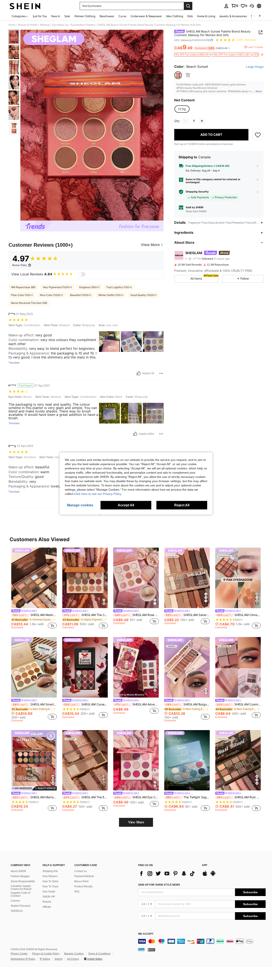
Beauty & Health (27, 24)
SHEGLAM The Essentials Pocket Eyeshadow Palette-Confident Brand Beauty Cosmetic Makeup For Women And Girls (85, 797)
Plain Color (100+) (22, 295)
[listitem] (34, 589)
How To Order (50, 881)
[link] (234, 5)
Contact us (80, 871)
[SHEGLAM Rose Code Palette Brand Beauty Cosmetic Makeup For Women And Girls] (136, 578)
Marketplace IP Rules (23, 958)
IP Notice (45, 958)
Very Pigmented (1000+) (57, 287)
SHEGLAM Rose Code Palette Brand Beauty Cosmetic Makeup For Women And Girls (136, 615)
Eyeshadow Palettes (83, 24)
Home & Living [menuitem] (206, 16)
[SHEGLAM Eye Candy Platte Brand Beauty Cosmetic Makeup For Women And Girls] (136, 760)
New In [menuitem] (55, 16)
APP (204, 865)
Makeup (45, 24)
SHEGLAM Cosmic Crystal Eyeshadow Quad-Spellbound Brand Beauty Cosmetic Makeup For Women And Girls (238, 704)
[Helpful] (138, 373)
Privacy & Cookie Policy (46, 953)
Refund (46, 901)
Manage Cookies (74, 953)
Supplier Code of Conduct (20, 894)
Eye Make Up (60, 24)
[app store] (205, 875)
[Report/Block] (161, 373)
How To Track (50, 886)
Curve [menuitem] (122, 16)
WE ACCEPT (145, 934)
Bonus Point (81, 881)
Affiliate (46, 906)
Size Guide (48, 891)
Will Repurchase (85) (23, 287)
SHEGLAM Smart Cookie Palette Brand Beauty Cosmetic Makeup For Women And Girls (34, 704)
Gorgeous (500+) (89, 287)
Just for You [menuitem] (40, 16)
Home (12, 24)
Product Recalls (83, 886)
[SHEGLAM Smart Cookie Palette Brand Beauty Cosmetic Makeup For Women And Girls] (34, 667)
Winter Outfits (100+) (110, 295)
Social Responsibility (23, 881)
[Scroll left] (254, 16)
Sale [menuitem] (67, 16)
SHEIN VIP (48, 896)
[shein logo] (25, 6)
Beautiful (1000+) (80, 295)
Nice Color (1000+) (51, 295)
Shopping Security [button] (197, 191)
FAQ (76, 891)
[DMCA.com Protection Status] (151, 949)
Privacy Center (19, 953)
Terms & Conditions (99, 953)
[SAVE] (258, 134)
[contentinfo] (202, 941)
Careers (15, 900)
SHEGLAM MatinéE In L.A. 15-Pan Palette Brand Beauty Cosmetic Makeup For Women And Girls (34, 615)
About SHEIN (18, 871)
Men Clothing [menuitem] (174, 16)
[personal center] (226, 5)
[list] (168, 873)
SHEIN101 (17, 910)
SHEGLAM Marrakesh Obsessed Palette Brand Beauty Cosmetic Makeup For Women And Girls (34, 797)
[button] (251, 5)
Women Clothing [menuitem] (84, 16)
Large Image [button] (255, 66)
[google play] (213, 875)
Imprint (58, 958)
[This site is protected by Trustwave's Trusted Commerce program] (141, 949)
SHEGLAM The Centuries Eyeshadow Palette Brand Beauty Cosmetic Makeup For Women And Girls (85, 615)
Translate (14, 362)
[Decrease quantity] (185, 120)
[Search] (188, 6)
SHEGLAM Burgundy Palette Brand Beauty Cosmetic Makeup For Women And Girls (187, 704)
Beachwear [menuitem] (107, 16)
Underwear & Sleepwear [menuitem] (146, 16)
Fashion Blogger (20, 876)
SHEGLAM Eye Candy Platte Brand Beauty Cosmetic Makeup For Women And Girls (136, 797)
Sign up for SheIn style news (159, 884)
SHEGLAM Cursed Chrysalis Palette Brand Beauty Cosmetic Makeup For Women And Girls (85, 704)
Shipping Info (50, 871)
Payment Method (84, 876)
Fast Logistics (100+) (119, 287)
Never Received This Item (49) (29, 302)
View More (136, 822)
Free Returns (50, 876)
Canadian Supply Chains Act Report (21, 888)
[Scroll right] (259, 16)
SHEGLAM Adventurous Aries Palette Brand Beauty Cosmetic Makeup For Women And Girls (136, 704)
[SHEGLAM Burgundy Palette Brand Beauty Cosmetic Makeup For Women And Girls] (187, 667)
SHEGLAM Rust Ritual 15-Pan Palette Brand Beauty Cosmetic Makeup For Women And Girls (238, 797)
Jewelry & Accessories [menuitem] (233, 16)
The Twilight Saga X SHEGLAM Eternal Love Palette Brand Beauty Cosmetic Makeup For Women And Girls (187, 797)
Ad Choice (73, 958)
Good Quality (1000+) (143, 295)
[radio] (178, 75)
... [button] (257, 91)
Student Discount (20, 905)
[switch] (81, 274)
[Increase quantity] (202, 120)
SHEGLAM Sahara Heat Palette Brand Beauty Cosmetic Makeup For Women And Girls (187, 615)
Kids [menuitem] (190, 16)
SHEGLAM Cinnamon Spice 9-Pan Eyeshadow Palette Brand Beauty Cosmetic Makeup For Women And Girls (238, 615)
